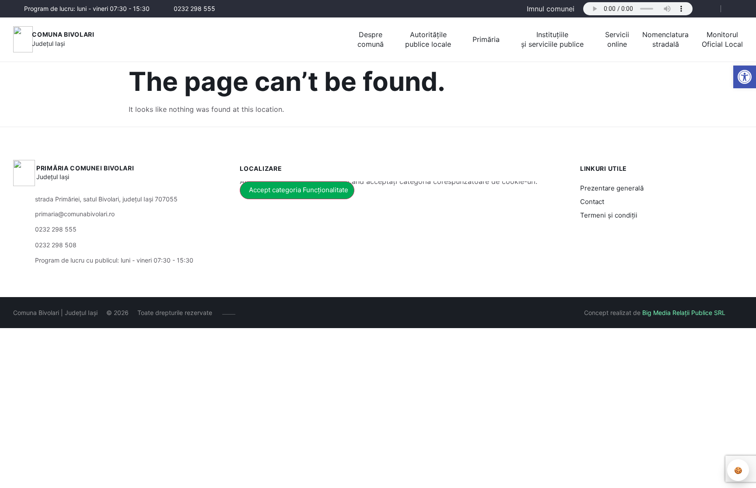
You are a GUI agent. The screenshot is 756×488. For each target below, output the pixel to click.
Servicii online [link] (617, 39)
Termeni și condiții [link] (608, 215)
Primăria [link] (486, 39)
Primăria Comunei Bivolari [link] (85, 168)
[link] (744, 77)
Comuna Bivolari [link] (63, 34)
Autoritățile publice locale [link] (428, 39)
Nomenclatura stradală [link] (665, 39)
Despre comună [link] (370, 39)
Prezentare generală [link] (612, 188)
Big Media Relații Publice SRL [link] (683, 312)
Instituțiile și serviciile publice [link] (552, 39)
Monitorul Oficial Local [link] (722, 39)
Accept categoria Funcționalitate (298, 190)
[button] (706, 9)
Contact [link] (592, 201)
